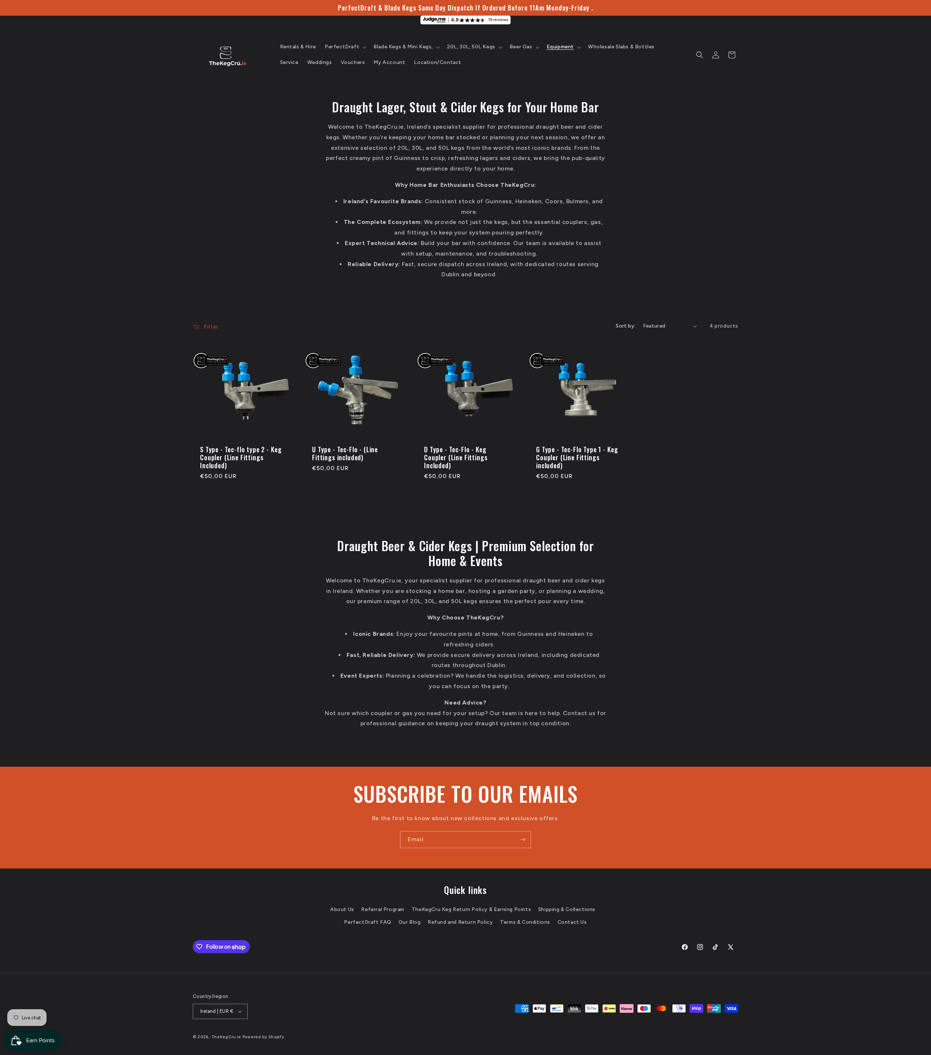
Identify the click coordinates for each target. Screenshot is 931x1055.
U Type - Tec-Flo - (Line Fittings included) (345, 453)
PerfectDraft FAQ (367, 922)
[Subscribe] (523, 839)
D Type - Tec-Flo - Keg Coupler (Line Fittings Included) (455, 457)
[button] (344, 47)
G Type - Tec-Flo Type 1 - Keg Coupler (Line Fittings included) (577, 457)
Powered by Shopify (263, 1037)
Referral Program (382, 909)
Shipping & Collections (566, 909)
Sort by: (625, 326)
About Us (342, 909)
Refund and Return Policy (460, 922)
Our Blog (410, 922)
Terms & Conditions (525, 922)
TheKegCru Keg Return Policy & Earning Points (471, 909)
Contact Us (572, 922)
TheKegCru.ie (226, 1037)
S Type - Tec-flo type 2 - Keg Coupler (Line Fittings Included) (240, 457)
